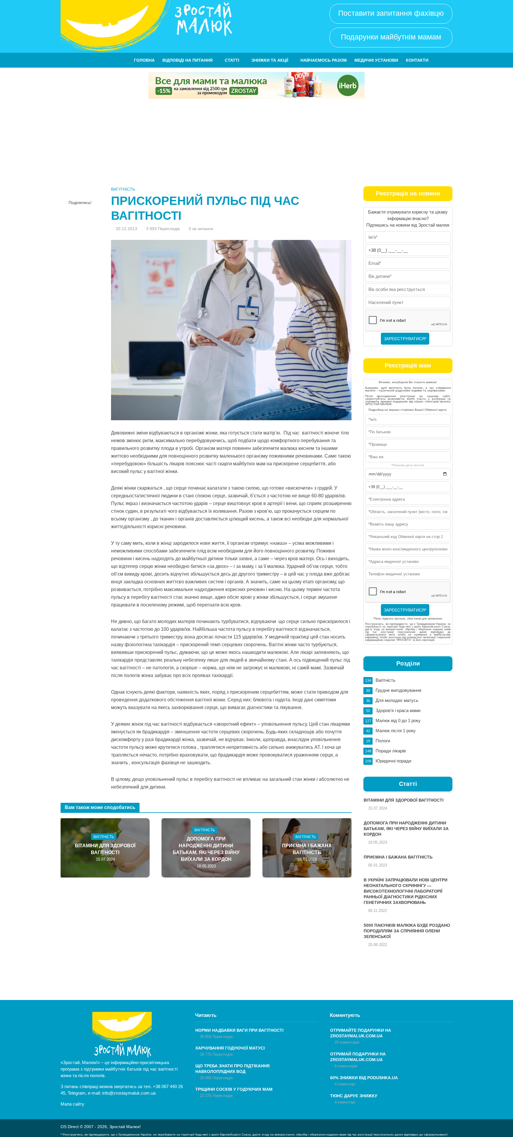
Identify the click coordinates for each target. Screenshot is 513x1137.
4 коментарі (345, 1084)
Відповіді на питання (187, 60)
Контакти (417, 60)
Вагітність (123, 189)
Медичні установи (376, 60)
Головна (144, 60)
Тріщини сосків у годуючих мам (234, 1089)
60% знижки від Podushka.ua (364, 1077)
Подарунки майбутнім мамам (391, 37)
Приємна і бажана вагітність (307, 849)
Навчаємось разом (323, 60)
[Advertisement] (256, 143)
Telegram (77, 1092)
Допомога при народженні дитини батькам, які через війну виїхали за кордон (206, 848)
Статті (232, 60)
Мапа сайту (72, 1103)
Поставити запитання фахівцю (391, 13)
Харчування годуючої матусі (230, 1048)
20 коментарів (347, 1042)
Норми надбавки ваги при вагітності (239, 1030)
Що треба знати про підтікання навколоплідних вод (232, 1068)
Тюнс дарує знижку (353, 1095)
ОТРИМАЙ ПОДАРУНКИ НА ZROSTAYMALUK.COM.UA (358, 1057)
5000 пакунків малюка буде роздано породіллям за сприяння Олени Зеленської (407, 931)
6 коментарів (346, 1066)
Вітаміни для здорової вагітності (105, 849)
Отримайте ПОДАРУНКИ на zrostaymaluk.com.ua (360, 1033)
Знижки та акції (269, 60)
